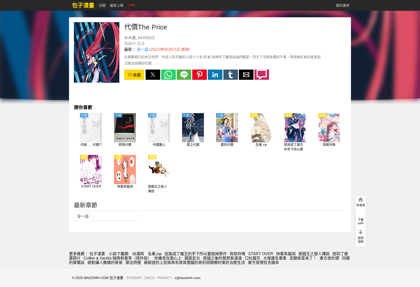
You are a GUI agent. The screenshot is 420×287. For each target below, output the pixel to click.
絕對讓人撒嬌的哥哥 (105, 262)
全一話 (143, 49)
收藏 (136, 75)
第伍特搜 (133, 262)
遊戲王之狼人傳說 (314, 254)
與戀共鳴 (237, 254)
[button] (153, 75)
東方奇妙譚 (329, 258)
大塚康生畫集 (275, 258)
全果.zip (155, 254)
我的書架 (343, 5)
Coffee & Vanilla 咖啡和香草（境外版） (117, 258)
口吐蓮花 (252, 258)
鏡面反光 (192, 258)
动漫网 (138, 254)
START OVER (260, 254)
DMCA (149, 278)
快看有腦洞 (286, 254)
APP (131, 5)
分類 (102, 5)
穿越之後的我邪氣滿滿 (222, 258)
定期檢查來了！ (303, 258)
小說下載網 (118, 254)
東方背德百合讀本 (263, 262)
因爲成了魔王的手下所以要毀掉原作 (196, 254)
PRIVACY (164, 278)
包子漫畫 (97, 254)
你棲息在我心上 (168, 258)
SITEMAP (133, 278)
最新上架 (116, 5)
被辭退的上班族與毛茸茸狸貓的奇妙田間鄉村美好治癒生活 (194, 262)
